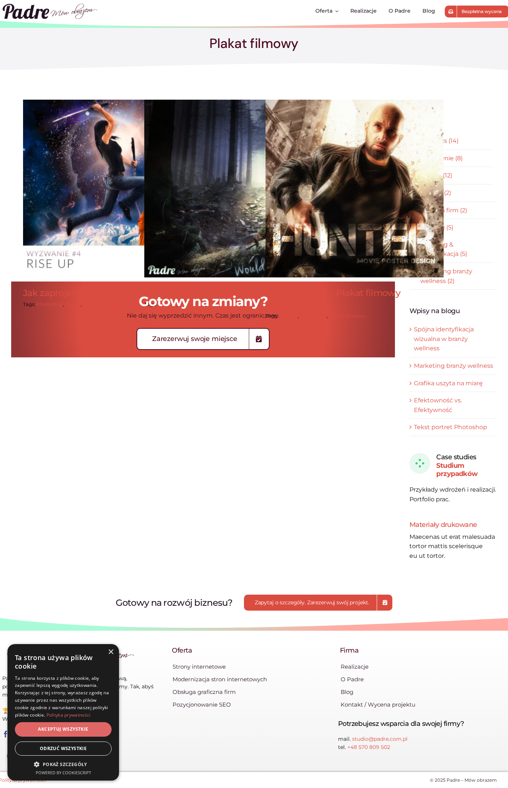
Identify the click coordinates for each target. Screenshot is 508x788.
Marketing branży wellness (453, 365)
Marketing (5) (433, 227)
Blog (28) (427, 124)
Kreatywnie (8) (441, 158)
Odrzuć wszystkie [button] (63, 748)
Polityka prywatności (68, 715)
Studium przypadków (457, 469)
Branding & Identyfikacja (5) (443, 249)
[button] (63, 764)
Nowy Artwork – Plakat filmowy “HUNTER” (354, 188)
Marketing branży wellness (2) (446, 276)
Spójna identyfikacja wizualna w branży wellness (444, 339)
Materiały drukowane (443, 525)
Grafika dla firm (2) (440, 210)
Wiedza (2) (435, 192)
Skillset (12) (436, 175)
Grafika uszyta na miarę (448, 383)
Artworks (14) (439, 140)
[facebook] (5, 734)
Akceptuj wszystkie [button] (63, 729)
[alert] (63, 712)
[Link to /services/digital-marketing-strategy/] (419, 463)
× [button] (110, 652)
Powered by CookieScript (63, 772)
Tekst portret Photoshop (450, 427)
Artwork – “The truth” (233, 188)
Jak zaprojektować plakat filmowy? (112, 188)
